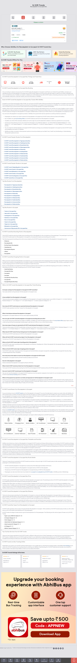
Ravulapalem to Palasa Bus (11, 193)
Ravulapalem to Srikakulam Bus (12, 197)
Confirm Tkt (9, 647)
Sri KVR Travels (19, 393)
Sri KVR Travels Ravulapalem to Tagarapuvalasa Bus (17, 140)
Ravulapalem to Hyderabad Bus (12, 199)
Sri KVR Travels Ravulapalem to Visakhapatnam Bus (17, 143)
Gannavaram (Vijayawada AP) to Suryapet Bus (15, 228)
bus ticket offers (59, 320)
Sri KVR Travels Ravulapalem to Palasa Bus (14, 149)
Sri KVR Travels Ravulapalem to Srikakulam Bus (16, 153)
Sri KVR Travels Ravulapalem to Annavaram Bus (16, 158)
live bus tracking (13, 374)
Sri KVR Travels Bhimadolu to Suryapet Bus (15, 171)
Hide (72, 385)
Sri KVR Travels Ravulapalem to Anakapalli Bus (15, 151)
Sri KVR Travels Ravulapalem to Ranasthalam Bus (16, 145)
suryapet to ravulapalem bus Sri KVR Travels (41, 472)
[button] (13, 17)
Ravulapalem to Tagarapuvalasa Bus (13, 184)
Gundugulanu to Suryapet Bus (11, 215)
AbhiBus (1, 647)
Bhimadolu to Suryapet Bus (11, 226)
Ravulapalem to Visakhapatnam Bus (13, 187)
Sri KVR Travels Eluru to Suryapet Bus (13, 177)
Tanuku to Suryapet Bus (10, 211)
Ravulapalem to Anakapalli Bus (12, 195)
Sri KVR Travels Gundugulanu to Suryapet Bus (15, 175)
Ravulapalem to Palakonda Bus (12, 204)
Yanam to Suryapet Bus (10, 221)
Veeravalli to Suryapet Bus (11, 213)
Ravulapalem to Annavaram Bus (12, 202)
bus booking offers (20, 118)
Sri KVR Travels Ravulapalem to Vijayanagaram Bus (17, 147)
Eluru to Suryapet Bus (9, 219)
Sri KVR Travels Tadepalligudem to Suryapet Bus (16, 167)
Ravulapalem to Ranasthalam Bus (12, 189)
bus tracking (67, 545)
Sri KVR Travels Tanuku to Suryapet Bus (14, 173)
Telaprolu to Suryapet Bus (10, 224)
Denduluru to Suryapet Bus (11, 217)
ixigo (5, 647)
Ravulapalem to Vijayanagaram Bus (13, 191)
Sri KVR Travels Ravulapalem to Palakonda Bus (15, 160)
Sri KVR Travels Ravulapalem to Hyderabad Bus (16, 155)
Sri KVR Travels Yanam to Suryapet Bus (14, 169)
